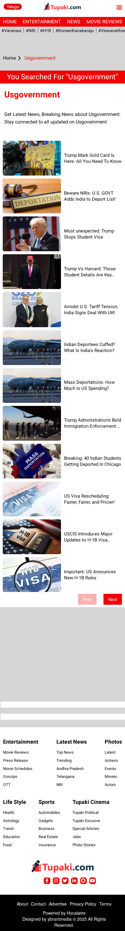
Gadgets (46, 820)
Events (110, 768)
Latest (110, 752)
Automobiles (49, 812)
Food (7, 845)
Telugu (13, 6)
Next (112, 599)
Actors (110, 784)
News (73, 22)
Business (47, 828)
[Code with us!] (83, 880)
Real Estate (48, 836)
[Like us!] (47, 880)
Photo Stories (84, 845)
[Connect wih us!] (74, 880)
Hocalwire (76, 913)
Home (10, 22)
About (22, 904)
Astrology (11, 820)
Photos (113, 742)
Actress (111, 760)
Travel (8, 828)
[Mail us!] (92, 880)
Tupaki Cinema (91, 802)
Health (8, 812)
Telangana (65, 776)
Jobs (77, 836)
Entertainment (42, 22)
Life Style (14, 802)
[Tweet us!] (56, 880)
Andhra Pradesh (70, 768)
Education (11, 836)
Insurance (47, 845)
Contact (38, 904)
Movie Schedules (17, 768)
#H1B (45, 30)
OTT (7, 784)
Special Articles (86, 828)
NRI (59, 784)
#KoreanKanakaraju (75, 30)
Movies (111, 776)
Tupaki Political (86, 812)
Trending (64, 760)
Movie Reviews (16, 752)
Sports (47, 802)
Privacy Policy (83, 904)
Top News (65, 752)
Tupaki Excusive (86, 820)
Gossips (10, 776)
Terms (105, 904)
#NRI (30, 30)
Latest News (71, 742)
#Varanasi (11, 30)
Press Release (15, 760)
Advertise (58, 904)
